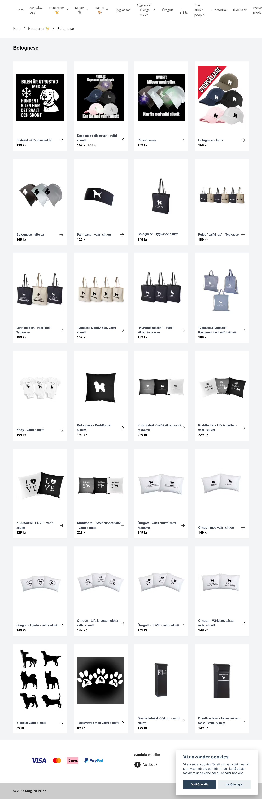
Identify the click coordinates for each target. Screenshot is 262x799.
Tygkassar (122, 10)
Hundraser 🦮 (39, 28)
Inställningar (234, 784)
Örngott (167, 10)
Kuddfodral (218, 10)
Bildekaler (240, 10)
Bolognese (65, 28)
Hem (19, 10)
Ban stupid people (199, 10)
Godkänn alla (199, 784)
